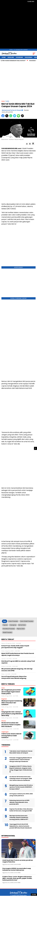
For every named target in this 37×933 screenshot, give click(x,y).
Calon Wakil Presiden (26, 621)
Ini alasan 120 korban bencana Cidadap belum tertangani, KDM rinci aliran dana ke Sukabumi (20, 778)
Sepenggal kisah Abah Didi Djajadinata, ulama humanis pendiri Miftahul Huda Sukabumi (20, 826)
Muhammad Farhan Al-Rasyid (11, 110)
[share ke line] (19, 117)
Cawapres (13, 625)
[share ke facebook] (3, 117)
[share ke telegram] (15, 117)
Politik (7, 101)
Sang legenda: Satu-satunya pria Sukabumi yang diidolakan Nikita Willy (11, 713)
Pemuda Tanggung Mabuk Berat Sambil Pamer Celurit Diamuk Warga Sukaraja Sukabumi (20, 759)
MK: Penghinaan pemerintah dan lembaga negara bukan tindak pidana (11, 692)
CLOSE (34, 894)
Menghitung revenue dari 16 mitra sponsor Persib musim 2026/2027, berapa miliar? (21, 787)
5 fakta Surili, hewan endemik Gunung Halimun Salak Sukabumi (11, 735)
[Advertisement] (18, 26)
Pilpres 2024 (20, 629)
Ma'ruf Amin (22, 625)
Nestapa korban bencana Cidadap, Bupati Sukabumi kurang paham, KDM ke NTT (18, 817)
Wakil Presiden (7, 632)
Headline (11, 57)
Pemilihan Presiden (9, 629)
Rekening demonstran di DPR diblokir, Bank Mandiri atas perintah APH (19, 802)
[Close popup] (35, 448)
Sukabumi (19, 57)
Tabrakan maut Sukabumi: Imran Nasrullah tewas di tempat (20, 752)
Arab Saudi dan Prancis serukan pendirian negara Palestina (17, 861)
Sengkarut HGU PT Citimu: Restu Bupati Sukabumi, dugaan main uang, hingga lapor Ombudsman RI (20, 769)
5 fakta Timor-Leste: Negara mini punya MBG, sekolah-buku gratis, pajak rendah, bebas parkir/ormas (17, 878)
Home (4, 57)
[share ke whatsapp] (11, 117)
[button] (27, 144)
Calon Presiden (13, 621)
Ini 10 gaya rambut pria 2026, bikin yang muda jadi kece (21, 795)
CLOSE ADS (31, 1)
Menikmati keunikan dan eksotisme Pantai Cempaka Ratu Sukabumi (10, 724)
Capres (5, 625)
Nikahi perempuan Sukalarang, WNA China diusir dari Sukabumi (11, 702)
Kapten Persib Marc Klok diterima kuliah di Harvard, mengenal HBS (21, 810)
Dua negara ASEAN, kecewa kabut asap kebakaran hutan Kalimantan (16, 869)
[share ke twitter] (7, 117)
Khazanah (28, 57)
